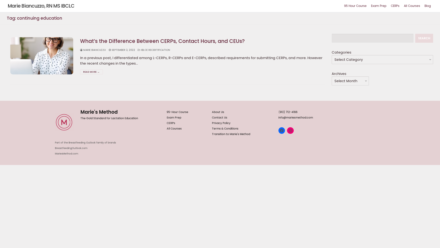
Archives (339, 73)
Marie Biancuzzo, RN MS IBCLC (41, 6)
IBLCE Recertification (155, 50)
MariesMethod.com (66, 153)
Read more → (91, 72)
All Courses (174, 129)
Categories (341, 52)
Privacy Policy (221, 123)
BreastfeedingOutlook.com (71, 148)
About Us (218, 112)
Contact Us (219, 118)
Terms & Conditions (225, 129)
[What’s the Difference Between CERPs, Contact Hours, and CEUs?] (41, 55)
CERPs (171, 123)
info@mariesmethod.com (295, 118)
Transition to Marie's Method (231, 134)
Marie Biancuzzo (94, 50)
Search (424, 38)
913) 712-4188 (289, 112)
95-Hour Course (177, 112)
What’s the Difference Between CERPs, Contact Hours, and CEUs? (162, 41)
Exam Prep (174, 118)
